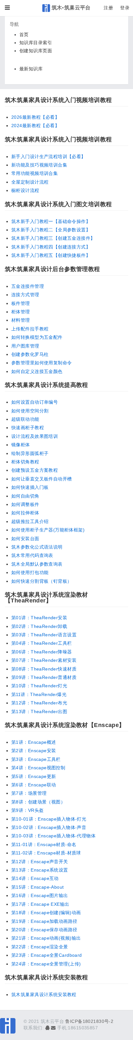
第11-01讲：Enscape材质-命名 (43, 844)
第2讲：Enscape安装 (33, 750)
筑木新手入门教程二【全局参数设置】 (50, 229)
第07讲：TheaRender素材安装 (44, 660)
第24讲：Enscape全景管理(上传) (46, 963)
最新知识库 (31, 68)
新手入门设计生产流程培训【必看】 (48, 156)
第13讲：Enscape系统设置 (39, 870)
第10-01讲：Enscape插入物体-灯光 (48, 819)
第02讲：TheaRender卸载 (39, 626)
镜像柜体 (20, 444)
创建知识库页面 (35, 50)
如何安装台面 (25, 538)
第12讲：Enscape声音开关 (39, 861)
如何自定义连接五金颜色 (37, 371)
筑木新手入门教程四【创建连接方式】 (50, 246)
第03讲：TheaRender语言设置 (44, 634)
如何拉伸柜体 (25, 512)
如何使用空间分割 (29, 410)
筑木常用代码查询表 (32, 555)
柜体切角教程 (25, 461)
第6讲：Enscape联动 (33, 784)
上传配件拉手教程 (29, 328)
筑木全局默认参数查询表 (37, 564)
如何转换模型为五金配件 (37, 337)
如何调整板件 (25, 504)
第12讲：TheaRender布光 (39, 702)
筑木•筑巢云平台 (70, 7)
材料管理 (20, 320)
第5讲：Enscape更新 (33, 776)
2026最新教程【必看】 (35, 117)
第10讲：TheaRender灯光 (39, 685)
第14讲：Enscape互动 (35, 878)
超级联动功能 (25, 419)
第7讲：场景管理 (28, 793)
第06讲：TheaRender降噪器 (41, 651)
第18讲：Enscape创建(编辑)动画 (46, 912)
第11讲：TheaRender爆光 (38, 694)
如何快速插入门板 (29, 487)
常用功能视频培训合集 (34, 173)
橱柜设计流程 (25, 190)
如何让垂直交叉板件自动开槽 (41, 478)
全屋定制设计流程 (29, 182)
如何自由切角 (25, 496)
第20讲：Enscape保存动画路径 (44, 929)
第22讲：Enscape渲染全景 (39, 946)
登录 (124, 7)
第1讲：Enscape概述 (33, 742)
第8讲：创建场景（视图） (38, 801)
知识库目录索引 (35, 42)
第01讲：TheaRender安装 (39, 617)
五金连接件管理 (27, 286)
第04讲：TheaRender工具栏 (41, 643)
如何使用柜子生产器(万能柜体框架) (48, 529)
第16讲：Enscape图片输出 (39, 895)
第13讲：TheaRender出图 (39, 711)
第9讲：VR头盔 (27, 810)
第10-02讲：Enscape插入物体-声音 (48, 827)
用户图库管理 (25, 345)
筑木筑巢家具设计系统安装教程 (44, 994)
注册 (108, 7)
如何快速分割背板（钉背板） (41, 581)
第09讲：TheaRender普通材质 (44, 677)
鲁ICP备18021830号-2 (89, 1021)
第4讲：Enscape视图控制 (38, 767)
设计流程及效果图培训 (34, 436)
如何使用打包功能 (29, 572)
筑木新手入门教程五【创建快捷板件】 (50, 255)
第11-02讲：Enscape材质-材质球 (46, 852)
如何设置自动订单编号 (34, 402)
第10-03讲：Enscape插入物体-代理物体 (53, 835)
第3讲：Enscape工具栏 (36, 759)
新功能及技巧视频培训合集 (39, 164)
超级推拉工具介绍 (29, 521)
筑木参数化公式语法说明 (37, 547)
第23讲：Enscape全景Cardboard (46, 955)
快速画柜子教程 (27, 427)
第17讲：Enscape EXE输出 (40, 904)
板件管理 (20, 303)
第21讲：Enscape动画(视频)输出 (46, 938)
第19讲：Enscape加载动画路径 (44, 921)
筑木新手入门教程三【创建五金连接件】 (53, 238)
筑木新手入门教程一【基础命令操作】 (50, 221)
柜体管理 (20, 311)
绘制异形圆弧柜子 (29, 453)
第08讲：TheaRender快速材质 (44, 668)
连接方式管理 (25, 294)
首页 (24, 34)
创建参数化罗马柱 (29, 354)
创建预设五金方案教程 (34, 470)
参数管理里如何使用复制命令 (41, 362)
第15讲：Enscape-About (37, 887)
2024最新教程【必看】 (35, 125)
